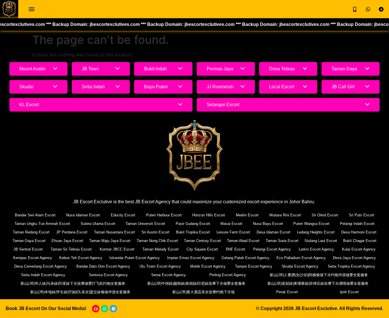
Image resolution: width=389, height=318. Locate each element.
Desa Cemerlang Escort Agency (40, 266)
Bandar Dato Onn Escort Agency (103, 266)
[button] (31, 9)
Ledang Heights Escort (316, 232)
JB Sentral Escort (28, 249)
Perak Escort (287, 292)
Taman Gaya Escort (29, 241)
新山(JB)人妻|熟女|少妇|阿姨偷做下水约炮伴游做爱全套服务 (319, 275)
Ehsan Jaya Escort (67, 241)
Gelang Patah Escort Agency (245, 258)
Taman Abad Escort (243, 241)
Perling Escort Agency (227, 275)
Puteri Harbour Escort (164, 215)
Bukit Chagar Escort (359, 241)
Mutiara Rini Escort (285, 215)
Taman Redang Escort (31, 232)
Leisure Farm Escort (233, 232)
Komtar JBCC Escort (117, 249)
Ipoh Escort (349, 292)
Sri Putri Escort (361, 215)
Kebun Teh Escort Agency (80, 258)
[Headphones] (95, 308)
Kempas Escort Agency (32, 258)
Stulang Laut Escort (320, 241)
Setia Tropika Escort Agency (351, 266)
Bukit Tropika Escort (193, 232)
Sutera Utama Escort (98, 223)
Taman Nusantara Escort (114, 232)
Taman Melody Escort (160, 249)
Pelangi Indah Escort (357, 223)
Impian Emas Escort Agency (190, 258)
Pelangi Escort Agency (272, 249)
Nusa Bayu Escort (268, 223)
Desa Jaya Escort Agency (354, 258)
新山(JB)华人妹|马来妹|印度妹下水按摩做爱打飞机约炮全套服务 (73, 283)
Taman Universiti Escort (145, 223)
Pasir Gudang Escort (193, 223)
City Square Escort (202, 249)
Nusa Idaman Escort (83, 215)
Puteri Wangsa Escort (311, 223)
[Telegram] (113, 308)
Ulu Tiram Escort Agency (160, 266)
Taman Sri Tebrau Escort (71, 249)
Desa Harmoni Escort (358, 232)
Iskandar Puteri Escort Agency (134, 258)
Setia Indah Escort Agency (43, 275)
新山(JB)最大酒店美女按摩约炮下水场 (203, 292)
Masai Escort (231, 223)
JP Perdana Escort (71, 232)
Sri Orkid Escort (325, 215)
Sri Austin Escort (155, 232)
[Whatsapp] (104, 308)
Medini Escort (247, 215)
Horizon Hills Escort (208, 215)
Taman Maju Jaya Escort (109, 241)
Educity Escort (123, 215)
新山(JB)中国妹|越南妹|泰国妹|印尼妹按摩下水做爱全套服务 (196, 283)
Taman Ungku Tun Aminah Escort (42, 223)
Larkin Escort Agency (316, 249)
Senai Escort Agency (168, 275)
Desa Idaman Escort (273, 232)
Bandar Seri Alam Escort (35, 215)
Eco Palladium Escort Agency (301, 258)
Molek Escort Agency (208, 266)
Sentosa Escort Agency (108, 275)
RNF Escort (235, 249)
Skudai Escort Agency (300, 266)
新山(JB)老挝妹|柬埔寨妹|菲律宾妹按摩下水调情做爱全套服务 (317, 283)
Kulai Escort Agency (359, 249)
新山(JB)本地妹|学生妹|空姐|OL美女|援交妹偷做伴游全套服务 (80, 292)
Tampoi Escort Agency (253, 266)
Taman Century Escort (202, 241)
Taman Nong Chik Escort (157, 241)
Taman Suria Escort (282, 241)
